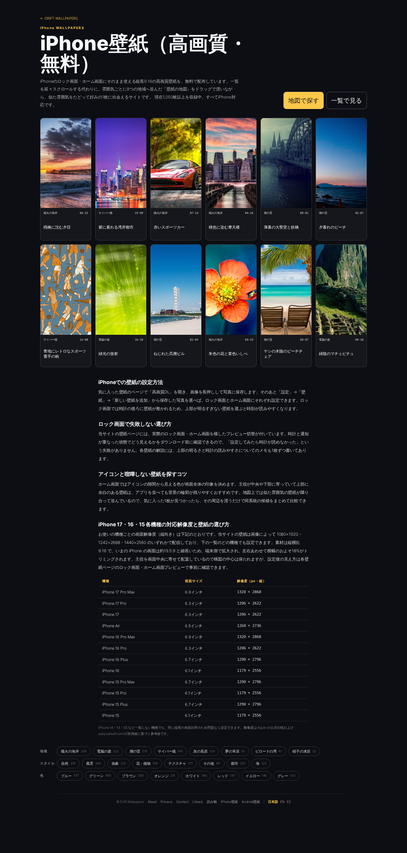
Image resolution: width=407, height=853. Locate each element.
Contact (182, 802)
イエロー (256, 776)
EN (282, 802)
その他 (211, 763)
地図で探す (303, 100)
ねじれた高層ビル (169, 353)
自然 (68, 763)
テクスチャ (180, 763)
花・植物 (147, 763)
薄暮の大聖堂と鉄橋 (281, 227)
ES (289, 802)
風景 (93, 763)
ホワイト (196, 776)
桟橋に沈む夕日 (57, 227)
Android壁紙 (251, 802)
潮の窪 (138, 751)
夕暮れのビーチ (332, 227)
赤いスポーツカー (169, 227)
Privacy (166, 802)
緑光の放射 (108, 353)
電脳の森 (108, 751)
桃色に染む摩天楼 (224, 227)
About (152, 802)
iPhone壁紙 (229, 802)
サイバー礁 (170, 751)
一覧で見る (346, 100)
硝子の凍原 (304, 751)
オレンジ (164, 776)
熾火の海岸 (73, 751)
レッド (226, 776)
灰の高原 (204, 751)
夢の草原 (234, 751)
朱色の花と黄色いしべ (228, 353)
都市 (238, 763)
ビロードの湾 (268, 751)
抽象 (119, 763)
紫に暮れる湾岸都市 (116, 227)
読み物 (212, 802)
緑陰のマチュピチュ (336, 353)
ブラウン (133, 776)
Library (197, 802)
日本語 (273, 802)
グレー (286, 776)
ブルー (70, 776)
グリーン (100, 776)
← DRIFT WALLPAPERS (59, 18)
